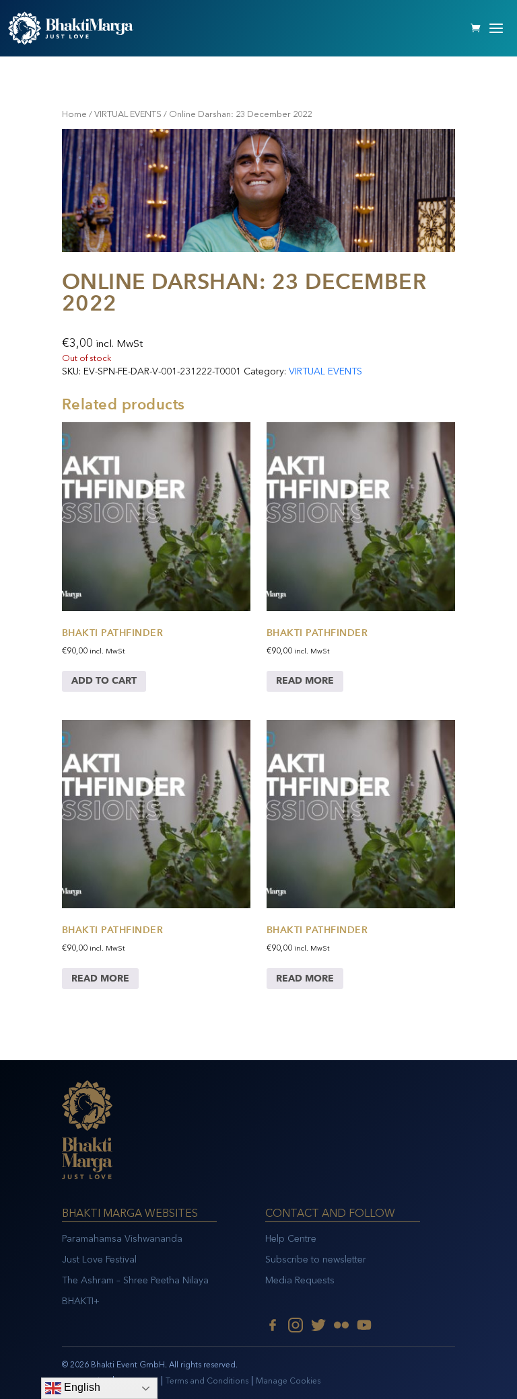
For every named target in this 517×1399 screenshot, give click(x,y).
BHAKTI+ (81, 1301)
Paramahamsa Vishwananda (122, 1238)
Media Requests (300, 1280)
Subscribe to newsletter (315, 1259)
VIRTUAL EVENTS (128, 114)
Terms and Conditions (207, 1381)
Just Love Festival (99, 1259)
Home (74, 114)
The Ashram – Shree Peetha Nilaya (135, 1280)
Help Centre (290, 1238)
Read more (305, 680)
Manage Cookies (288, 1381)
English (80, 1387)
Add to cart (104, 680)
